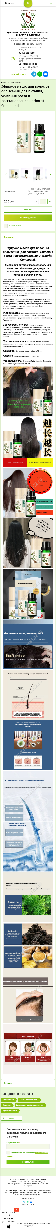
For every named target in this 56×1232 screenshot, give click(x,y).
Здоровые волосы (10, 1111)
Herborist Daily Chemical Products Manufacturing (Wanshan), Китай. (39, 191)
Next (50, 174)
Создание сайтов (41, 1223)
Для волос (7, 1105)
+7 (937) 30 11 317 (27, 1179)
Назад (11, 1118)
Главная (4, 82)
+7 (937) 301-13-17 (28, 64)
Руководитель (40, 1179)
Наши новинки (15, 82)
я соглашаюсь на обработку (27, 1154)
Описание (9, 237)
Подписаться (28, 1162)
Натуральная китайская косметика (29, 1105)
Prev (6, 174)
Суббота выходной (38, 1182)
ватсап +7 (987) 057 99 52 (20, 1182)
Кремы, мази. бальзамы (29, 1100)
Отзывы (8, 1083)
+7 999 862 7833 (27, 53)
